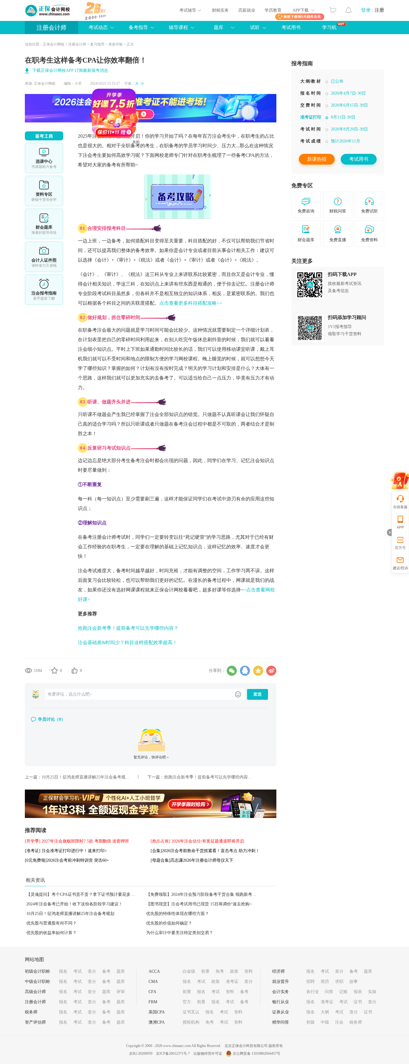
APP (400, 527)
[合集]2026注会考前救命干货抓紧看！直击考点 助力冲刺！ (205, 851)
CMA (153, 981)
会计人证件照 (44, 257)
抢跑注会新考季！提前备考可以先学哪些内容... (208, 777)
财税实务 (220, 10)
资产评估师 (35, 1022)
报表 (358, 991)
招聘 (310, 981)
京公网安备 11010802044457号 (256, 1053)
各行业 (312, 991)
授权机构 (191, 1022)
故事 (353, 981)
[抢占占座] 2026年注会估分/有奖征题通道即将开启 (197, 841)
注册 (379, 10)
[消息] (348, 8)
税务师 (31, 1012)
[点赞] (74, 670)
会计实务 (280, 991)
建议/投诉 (400, 568)
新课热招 (316, 159)
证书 (358, 1002)
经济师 (278, 971)
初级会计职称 (37, 971)
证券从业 (280, 1012)
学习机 (329, 27)
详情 (44, 290)
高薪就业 (246, 10)
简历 (325, 981)
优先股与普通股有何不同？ (51, 923)
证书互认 (191, 1012)
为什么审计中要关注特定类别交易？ (179, 933)
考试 (77, 971)
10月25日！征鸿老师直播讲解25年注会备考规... (85, 777)
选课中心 (44, 158)
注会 (339, 1022)
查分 (92, 971)
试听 (255, 27)
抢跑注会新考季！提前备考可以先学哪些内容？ (128, 628)
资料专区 (44, 191)
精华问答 (280, 1022)
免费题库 (44, 224)
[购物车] (332, 8)
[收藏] (54, 670)
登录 (366, 10)
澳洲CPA (157, 1022)
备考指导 (138, 27)
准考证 (232, 981)
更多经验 (115, 44)
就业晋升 (280, 981)
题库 (120, 971)
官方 (187, 1002)
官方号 (400, 548)
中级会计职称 (37, 981)
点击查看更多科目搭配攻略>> (190, 303)
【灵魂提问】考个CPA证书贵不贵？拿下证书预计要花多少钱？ (84, 894)
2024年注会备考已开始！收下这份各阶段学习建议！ (74, 904)
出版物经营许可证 (207, 1053)
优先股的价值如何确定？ (169, 923)
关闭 (159, 166)
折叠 (389, 532)
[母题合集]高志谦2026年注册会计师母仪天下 (192, 860)
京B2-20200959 (140, 1053)
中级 (325, 1022)
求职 (339, 981)
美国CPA (157, 1012)
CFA (152, 991)
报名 (63, 971)
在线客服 (400, 507)
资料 (248, 971)
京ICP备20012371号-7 (173, 1053)
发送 (257, 694)
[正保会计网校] (48, 10)
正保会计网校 (53, 44)
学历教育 (273, 10)
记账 (343, 991)
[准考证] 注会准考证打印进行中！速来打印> (66, 851)
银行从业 (280, 1002)
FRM (153, 1002)
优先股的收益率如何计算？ (51, 933)
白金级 (189, 971)
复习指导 (97, 44)
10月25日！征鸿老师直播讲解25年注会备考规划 (70, 913)
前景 (205, 971)
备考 (106, 971)
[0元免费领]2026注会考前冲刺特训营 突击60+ (67, 860)
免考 (220, 971)
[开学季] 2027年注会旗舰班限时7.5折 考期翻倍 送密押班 (77, 841)
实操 (372, 991)
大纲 (325, 1012)
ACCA (154, 971)
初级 (310, 1022)
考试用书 (291, 27)
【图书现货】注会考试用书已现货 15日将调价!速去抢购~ (199, 904)
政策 (234, 971)
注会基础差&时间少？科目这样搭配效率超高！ (127, 642)
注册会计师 (51, 27)
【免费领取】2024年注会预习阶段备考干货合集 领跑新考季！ (203, 894)
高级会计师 (35, 991)
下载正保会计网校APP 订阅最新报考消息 (70, 70)
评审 (120, 991)
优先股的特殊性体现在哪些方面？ (177, 913)
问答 (329, 991)
